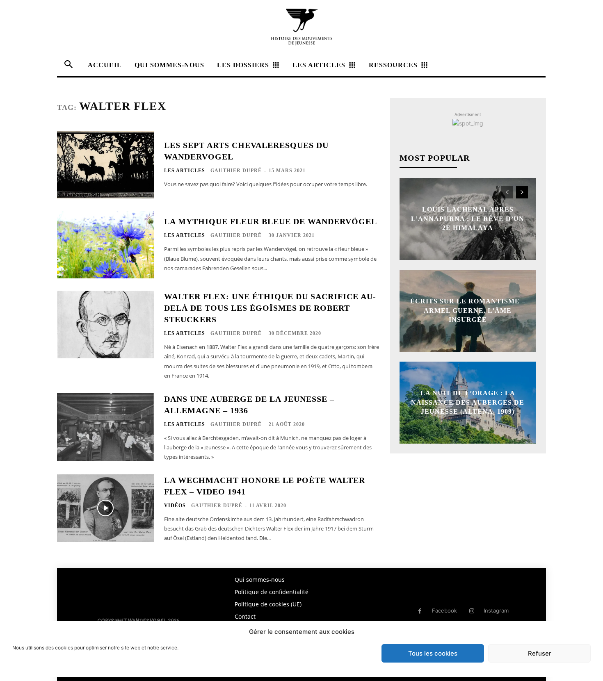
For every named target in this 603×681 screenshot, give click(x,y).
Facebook (444, 610)
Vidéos (175, 505)
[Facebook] (420, 611)
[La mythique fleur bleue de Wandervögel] (105, 244)
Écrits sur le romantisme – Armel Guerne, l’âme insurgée (467, 310)
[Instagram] (471, 611)
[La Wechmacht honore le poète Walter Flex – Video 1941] (105, 508)
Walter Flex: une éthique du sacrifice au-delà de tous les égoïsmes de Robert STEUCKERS (270, 308)
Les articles (184, 170)
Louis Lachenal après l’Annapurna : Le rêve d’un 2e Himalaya (467, 219)
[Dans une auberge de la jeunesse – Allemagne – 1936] (105, 427)
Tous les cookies (432, 653)
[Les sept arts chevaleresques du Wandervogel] (105, 164)
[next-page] (522, 192)
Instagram (496, 610)
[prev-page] (507, 192)
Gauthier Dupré (236, 170)
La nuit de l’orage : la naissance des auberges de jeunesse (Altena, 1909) (467, 402)
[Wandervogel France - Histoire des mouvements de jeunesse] (301, 27)
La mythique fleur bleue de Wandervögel (270, 221)
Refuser (539, 653)
